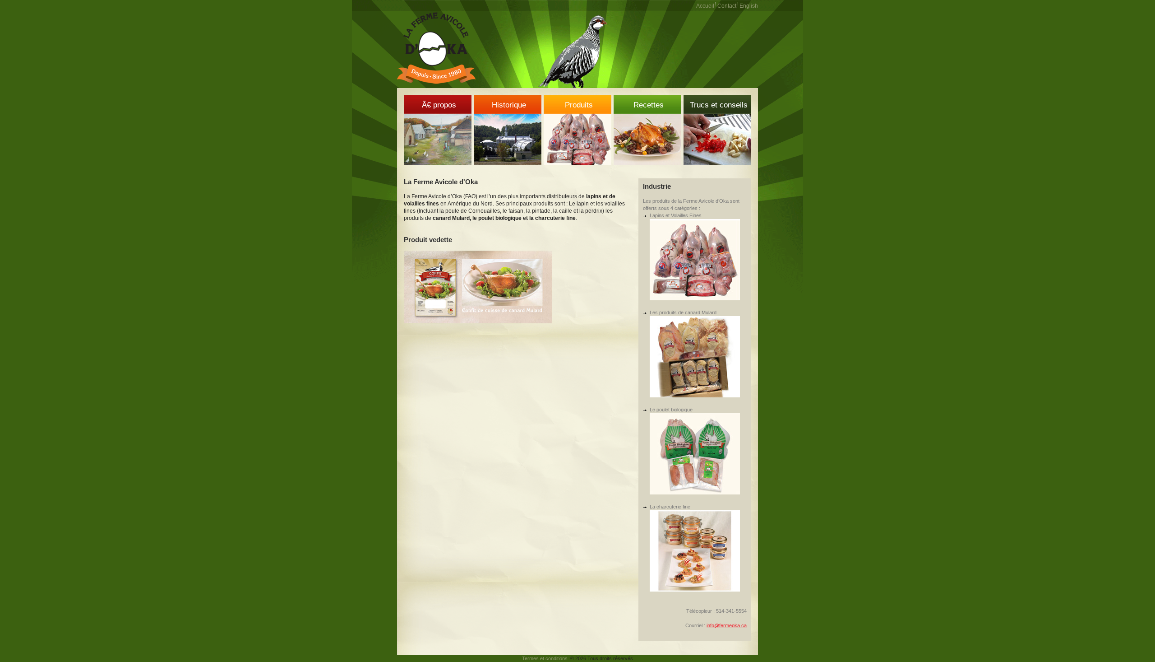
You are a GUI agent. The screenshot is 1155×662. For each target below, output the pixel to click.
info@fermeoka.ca (727, 625)
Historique (509, 105)
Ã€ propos (439, 105)
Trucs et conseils (719, 105)
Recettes (648, 105)
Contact (726, 6)
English (748, 6)
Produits (579, 105)
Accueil (705, 6)
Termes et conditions (545, 658)
